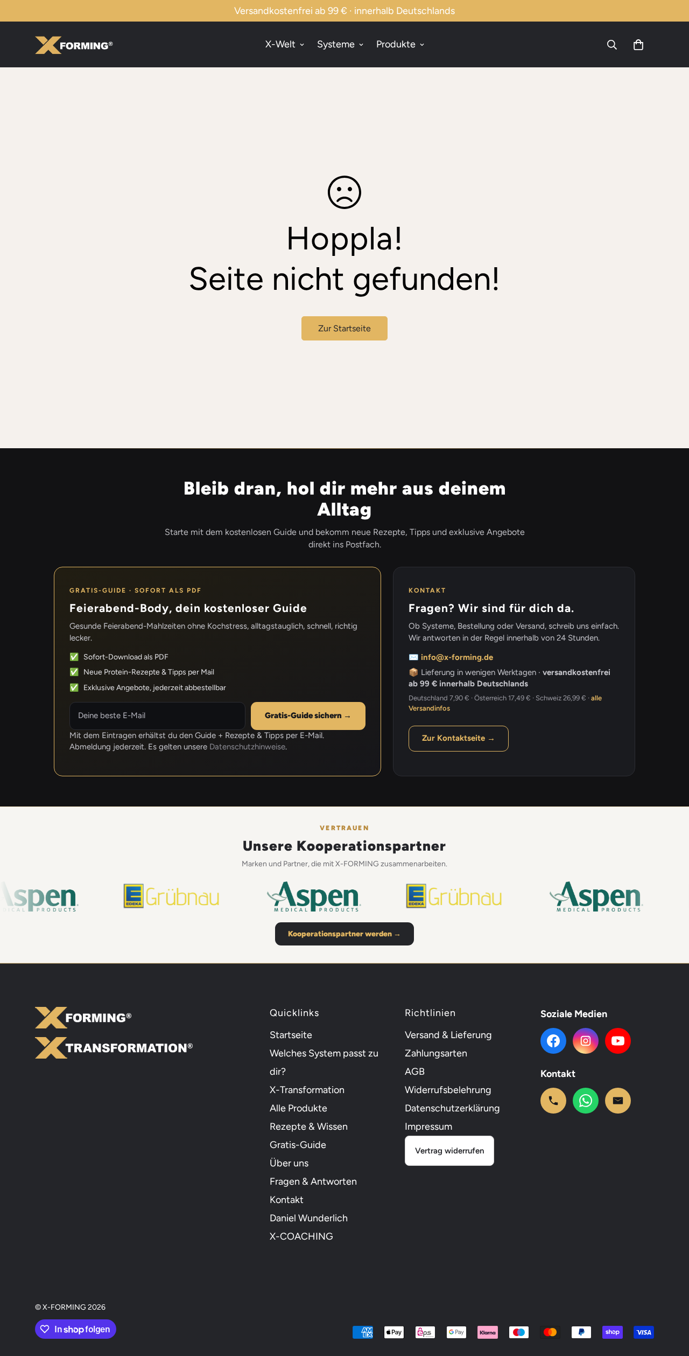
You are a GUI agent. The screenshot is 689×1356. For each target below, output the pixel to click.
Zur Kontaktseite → (458, 738)
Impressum (428, 1126)
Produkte (396, 44)
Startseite (291, 1035)
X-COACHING (301, 1236)
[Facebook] (553, 1041)
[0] (638, 44)
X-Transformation (307, 1090)
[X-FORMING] (74, 44)
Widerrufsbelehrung (448, 1090)
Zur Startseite (344, 328)
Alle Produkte (298, 1108)
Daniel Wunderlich (309, 1218)
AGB (415, 1071)
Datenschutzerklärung (452, 1108)
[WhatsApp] (586, 1101)
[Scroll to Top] (668, 1297)
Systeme (336, 44)
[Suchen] (612, 45)
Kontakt (287, 1200)
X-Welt (280, 44)
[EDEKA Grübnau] (151, 896)
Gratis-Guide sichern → (308, 715)
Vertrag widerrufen (449, 1151)
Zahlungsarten (436, 1053)
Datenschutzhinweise (247, 747)
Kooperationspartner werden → (344, 933)
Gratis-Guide (298, 1145)
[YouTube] (618, 1041)
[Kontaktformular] (618, 1101)
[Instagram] (586, 1041)
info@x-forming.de (457, 657)
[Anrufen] (553, 1101)
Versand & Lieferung (448, 1035)
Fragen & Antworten (313, 1181)
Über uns (289, 1163)
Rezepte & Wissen (309, 1126)
